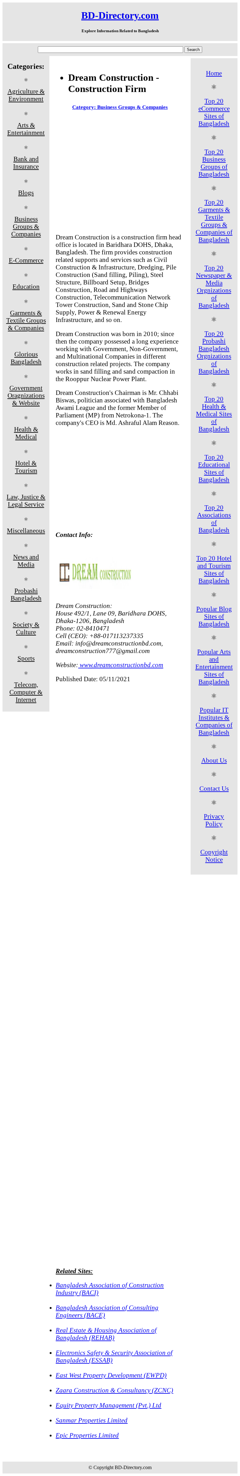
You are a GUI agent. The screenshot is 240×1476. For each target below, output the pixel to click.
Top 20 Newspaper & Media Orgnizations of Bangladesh (214, 286)
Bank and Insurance (26, 162)
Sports (26, 658)
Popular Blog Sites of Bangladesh (214, 616)
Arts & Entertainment (26, 128)
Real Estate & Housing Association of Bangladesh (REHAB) (106, 1333)
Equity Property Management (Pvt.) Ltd (108, 1405)
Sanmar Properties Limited (92, 1420)
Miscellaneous (26, 530)
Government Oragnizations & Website (26, 395)
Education (26, 286)
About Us (214, 760)
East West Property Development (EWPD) (111, 1375)
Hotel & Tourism (26, 466)
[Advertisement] (120, 173)
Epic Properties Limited (87, 1435)
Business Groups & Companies (26, 226)
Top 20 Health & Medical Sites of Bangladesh (214, 413)
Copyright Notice (214, 855)
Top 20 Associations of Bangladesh (214, 519)
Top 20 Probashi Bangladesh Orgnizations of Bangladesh (214, 352)
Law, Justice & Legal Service (26, 500)
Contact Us (214, 788)
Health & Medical (26, 433)
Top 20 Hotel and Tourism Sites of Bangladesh (214, 569)
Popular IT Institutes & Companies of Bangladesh (214, 721)
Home (214, 73)
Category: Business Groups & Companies (120, 107)
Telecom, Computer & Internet (25, 692)
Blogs (26, 192)
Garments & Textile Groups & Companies (26, 320)
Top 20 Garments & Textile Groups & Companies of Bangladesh (214, 220)
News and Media (26, 560)
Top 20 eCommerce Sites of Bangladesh (214, 112)
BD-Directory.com (120, 15)
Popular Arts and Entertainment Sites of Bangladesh (214, 666)
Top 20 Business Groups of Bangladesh (213, 163)
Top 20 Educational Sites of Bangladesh (214, 468)
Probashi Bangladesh (26, 594)
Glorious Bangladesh (26, 357)
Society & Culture (26, 628)
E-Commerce (26, 260)
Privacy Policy (214, 820)
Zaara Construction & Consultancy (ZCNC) (114, 1390)
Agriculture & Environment (26, 95)
